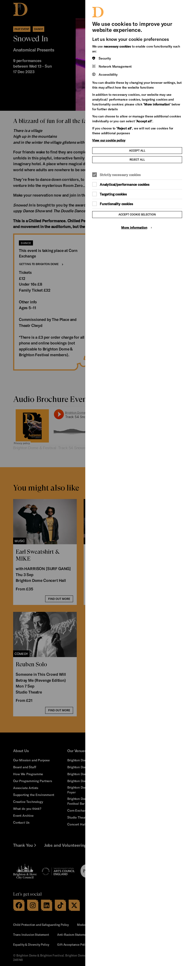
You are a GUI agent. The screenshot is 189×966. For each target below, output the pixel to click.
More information (134, 227)
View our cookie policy (108, 140)
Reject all (137, 159)
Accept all (137, 150)
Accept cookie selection (137, 214)
